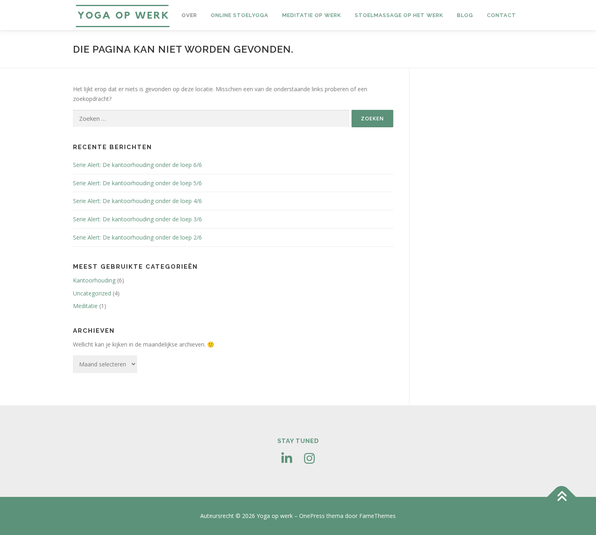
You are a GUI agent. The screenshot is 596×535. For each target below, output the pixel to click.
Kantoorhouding (94, 280)
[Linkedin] (287, 458)
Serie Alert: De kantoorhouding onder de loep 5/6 (137, 183)
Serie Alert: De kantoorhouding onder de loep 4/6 (137, 201)
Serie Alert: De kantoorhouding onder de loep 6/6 (137, 165)
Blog (465, 15)
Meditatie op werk (311, 15)
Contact (501, 15)
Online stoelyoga (239, 15)
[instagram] (309, 458)
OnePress (312, 516)
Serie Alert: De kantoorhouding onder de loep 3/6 (137, 219)
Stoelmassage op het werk (399, 15)
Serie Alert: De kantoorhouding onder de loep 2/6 (137, 237)
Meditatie (85, 306)
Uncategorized (92, 293)
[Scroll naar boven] (561, 497)
